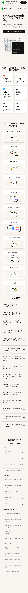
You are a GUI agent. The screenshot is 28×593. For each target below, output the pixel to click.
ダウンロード (23, 2)
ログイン (20, 8)
